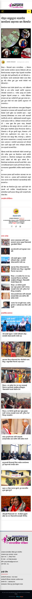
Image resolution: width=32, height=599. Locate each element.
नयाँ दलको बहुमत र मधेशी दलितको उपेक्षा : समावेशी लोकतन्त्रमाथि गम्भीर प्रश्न (18, 260)
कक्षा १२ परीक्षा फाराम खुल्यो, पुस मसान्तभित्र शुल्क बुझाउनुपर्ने (15, 489)
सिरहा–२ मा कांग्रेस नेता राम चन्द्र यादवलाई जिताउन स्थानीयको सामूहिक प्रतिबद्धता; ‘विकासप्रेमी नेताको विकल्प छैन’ (20, 279)
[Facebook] (11, 226)
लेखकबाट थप (21, 218)
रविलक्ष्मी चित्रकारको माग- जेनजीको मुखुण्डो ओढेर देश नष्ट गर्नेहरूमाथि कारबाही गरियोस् (14, 515)
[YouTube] (20, 226)
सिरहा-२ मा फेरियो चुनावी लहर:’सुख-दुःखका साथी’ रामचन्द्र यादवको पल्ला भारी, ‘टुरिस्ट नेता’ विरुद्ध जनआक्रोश (20, 288)
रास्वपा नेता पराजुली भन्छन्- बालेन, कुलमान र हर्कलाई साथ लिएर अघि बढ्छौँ (21, 305)
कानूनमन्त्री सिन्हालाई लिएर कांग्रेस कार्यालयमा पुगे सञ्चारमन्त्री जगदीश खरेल (15, 463)
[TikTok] (16, 226)
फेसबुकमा (14, 223)
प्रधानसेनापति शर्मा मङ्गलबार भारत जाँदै (20, 250)
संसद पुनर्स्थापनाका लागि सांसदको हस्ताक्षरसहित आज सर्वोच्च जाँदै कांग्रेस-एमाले (21, 296)
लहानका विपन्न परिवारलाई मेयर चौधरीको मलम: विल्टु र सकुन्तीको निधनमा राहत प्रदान (20, 269)
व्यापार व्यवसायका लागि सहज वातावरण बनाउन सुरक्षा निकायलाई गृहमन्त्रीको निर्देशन (21, 242)
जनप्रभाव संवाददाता (11, 62)
